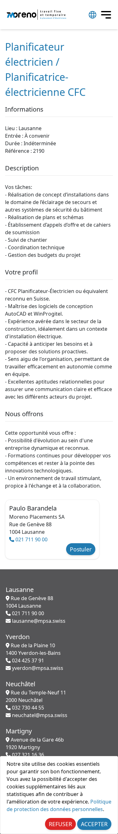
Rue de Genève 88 (29, 602)
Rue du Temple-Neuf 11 (36, 696)
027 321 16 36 (27, 754)
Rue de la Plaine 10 (33, 649)
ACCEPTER (94, 824)
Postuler (81, 549)
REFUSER (60, 824)
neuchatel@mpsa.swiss (39, 715)
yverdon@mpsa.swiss (37, 668)
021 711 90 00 (31, 539)
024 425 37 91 (27, 660)
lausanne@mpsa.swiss (38, 620)
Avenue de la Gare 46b (35, 743)
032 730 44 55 (27, 707)
